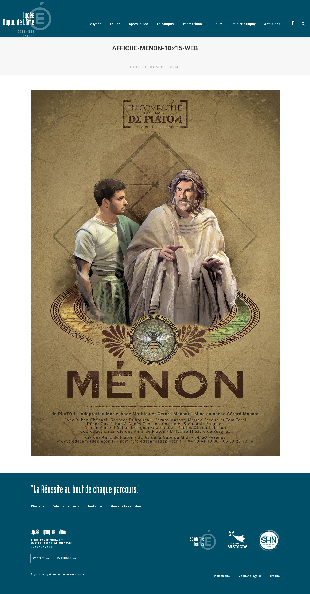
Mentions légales (249, 576)
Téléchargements (66, 506)
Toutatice (95, 506)
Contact (38, 558)
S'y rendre (64, 558)
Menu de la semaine (126, 506)
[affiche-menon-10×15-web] (155, 273)
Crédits (275, 576)
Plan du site (222, 576)
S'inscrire (37, 506)
